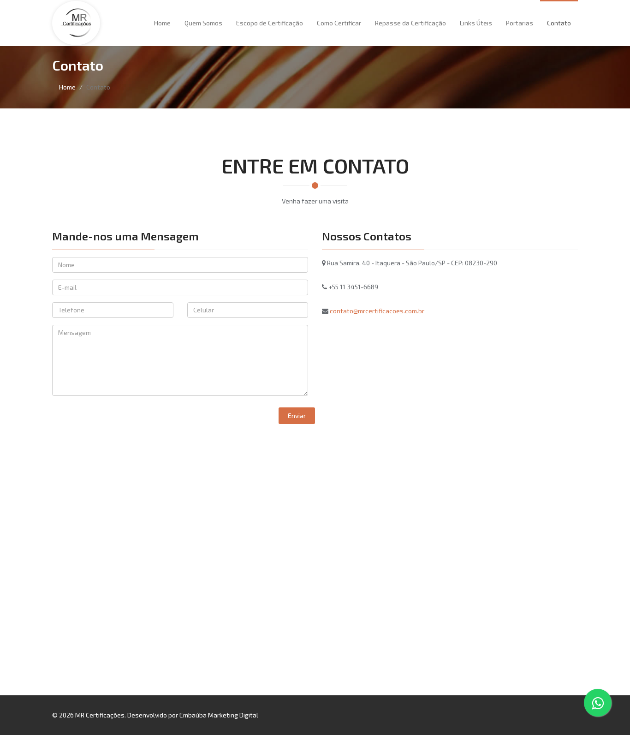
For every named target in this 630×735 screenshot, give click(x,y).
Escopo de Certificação (269, 23)
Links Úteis (476, 23)
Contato (559, 23)
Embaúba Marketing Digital (218, 715)
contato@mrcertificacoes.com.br (377, 311)
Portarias (519, 23)
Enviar (297, 415)
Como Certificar (339, 23)
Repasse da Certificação (410, 23)
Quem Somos (203, 23)
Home (162, 23)
